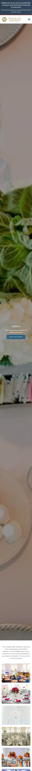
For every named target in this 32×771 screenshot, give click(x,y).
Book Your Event (16, 337)
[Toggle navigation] (29, 19)
